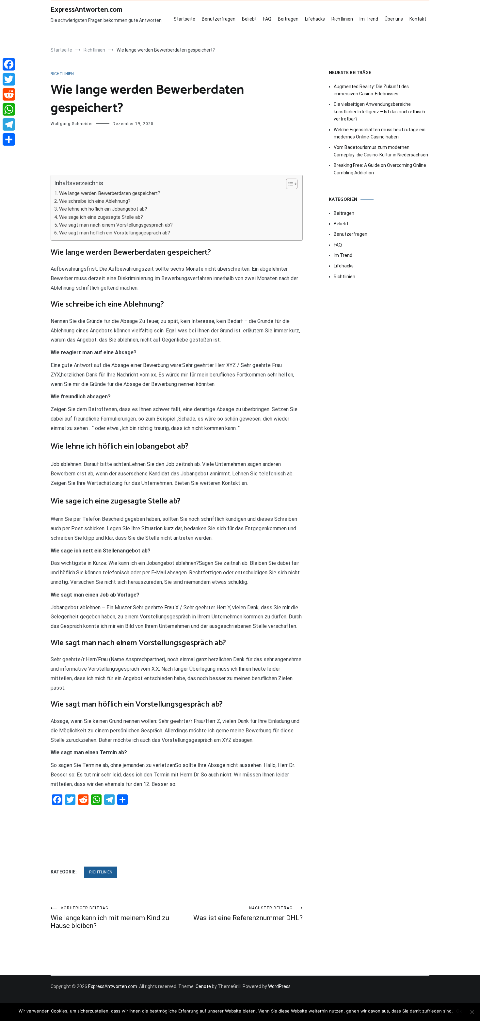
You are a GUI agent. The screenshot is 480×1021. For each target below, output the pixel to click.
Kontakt (417, 19)
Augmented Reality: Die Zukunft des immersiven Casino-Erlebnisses (371, 90)
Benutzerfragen (218, 19)
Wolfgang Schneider (72, 123)
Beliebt (249, 19)
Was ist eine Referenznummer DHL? (248, 914)
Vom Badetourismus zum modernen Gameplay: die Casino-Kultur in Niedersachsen (381, 151)
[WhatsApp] (8, 109)
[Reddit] (8, 94)
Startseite (184, 19)
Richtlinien (342, 19)
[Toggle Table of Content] (288, 183)
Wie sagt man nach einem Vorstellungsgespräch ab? (116, 225)
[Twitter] (8, 79)
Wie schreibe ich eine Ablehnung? (95, 201)
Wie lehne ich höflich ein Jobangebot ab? (103, 209)
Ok (459, 1010)
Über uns (394, 19)
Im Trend (369, 19)
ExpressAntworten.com (86, 9)
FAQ (267, 19)
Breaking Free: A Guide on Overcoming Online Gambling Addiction (380, 169)
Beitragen (288, 19)
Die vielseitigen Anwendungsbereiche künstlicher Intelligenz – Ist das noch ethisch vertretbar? (379, 111)
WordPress (279, 986)
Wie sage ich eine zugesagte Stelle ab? (101, 217)
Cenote (203, 986)
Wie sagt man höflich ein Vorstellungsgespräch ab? (114, 233)
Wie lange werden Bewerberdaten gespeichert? (109, 193)
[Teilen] (8, 139)
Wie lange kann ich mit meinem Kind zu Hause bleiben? (110, 918)
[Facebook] (8, 64)
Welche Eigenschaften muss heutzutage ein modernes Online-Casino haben (379, 133)
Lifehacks (315, 19)
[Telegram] (8, 124)
